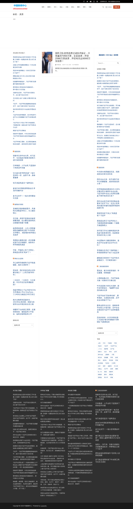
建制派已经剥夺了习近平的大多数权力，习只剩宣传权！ (108, 259)
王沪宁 (106, 369)
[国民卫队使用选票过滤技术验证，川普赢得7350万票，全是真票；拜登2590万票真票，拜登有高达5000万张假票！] (47, 62)
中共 (104, 343)
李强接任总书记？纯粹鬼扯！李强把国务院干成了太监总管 (108, 251)
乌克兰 (100, 346)
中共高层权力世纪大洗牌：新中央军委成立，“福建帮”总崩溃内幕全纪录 (108, 288)
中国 (115, 343)
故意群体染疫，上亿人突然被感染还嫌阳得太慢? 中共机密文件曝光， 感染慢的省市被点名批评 (24, 231)
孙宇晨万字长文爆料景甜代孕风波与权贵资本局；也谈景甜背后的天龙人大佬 (108, 233)
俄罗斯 (106, 349)
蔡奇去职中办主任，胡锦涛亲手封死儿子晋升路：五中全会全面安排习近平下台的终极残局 (108, 308)
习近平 (106, 346)
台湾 (115, 351)
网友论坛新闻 (19, 258)
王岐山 (100, 369)
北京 (105, 351)
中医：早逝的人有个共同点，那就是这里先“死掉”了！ (24, 251)
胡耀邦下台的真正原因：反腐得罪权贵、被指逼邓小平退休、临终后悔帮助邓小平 (24, 311)
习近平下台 (113, 346)
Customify (44, 506)
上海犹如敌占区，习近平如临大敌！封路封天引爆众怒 (108, 279)
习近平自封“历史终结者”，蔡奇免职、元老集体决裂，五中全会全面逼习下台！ (108, 297)
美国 (105, 371)
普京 (99, 360)
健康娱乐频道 (19, 204)
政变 (116, 357)
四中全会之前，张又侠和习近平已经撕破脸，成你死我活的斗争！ (108, 181)
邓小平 (106, 377)
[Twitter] (87, 1)
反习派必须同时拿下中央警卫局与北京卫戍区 (107, 460)
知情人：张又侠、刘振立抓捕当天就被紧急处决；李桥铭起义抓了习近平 (107, 446)
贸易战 (100, 377)
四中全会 (100, 354)
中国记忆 (58, 64)
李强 (116, 360)
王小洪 (116, 366)
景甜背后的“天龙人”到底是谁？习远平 (107, 214)
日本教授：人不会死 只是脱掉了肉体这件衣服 (24, 166)
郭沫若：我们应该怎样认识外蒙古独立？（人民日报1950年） (24, 272)
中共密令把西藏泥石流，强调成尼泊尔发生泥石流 (108, 173)
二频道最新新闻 (104, 266)
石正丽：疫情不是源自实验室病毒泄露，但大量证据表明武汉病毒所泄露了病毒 (24, 220)
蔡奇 (105, 374)
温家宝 (110, 366)
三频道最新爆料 (102, 390)
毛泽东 (107, 363)
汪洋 (99, 366)
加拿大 (100, 351)
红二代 (100, 371)
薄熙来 (111, 374)
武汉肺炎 (100, 363)
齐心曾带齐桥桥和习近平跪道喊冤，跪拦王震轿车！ (24, 264)
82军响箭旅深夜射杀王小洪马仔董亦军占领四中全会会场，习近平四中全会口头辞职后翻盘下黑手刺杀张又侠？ (108, 192)
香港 (111, 377)
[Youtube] (90, 1)
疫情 (111, 369)
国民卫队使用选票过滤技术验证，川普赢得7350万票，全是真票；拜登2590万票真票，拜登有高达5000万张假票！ (72, 57)
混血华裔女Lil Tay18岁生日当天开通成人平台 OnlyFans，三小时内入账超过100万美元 (24, 292)
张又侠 (100, 357)
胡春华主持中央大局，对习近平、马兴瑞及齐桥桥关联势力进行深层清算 (24, 158)
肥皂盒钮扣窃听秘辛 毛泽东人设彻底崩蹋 (107, 454)
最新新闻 (101, 167)
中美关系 (76, 64)
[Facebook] (84, 1)
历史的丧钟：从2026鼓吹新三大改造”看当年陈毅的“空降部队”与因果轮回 (108, 319)
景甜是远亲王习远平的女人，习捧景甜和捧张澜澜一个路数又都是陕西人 (108, 223)
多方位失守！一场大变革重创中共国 (24, 197)
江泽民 (113, 363)
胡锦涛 (100, 374)
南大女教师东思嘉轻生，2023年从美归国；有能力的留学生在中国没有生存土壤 (23, 302)
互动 (116, 7)
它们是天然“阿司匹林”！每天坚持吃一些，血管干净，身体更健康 (24, 175)
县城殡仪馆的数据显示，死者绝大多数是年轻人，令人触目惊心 (24, 210)
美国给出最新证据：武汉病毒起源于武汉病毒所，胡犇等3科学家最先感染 (24, 242)
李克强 (111, 360)
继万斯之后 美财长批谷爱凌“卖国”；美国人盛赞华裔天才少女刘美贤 (107, 438)
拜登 (111, 357)
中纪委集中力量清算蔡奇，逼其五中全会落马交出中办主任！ (108, 242)
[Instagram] (94, 1)
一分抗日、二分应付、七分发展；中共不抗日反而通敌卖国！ (24, 282)
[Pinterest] (97, 1)
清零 (104, 366)
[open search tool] (103, 7)
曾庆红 (105, 360)
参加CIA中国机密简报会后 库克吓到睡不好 (24, 189)
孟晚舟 (107, 354)
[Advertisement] (66, 33)
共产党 (112, 349)
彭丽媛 (106, 357)
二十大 (100, 349)
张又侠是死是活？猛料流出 (23, 183)
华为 (110, 351)
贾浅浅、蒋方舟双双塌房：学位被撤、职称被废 (108, 271)
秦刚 (116, 369)
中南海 (110, 343)
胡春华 (111, 371)
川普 (113, 354)
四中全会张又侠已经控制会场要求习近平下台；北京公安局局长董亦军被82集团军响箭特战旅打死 (108, 204)
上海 (99, 343)
